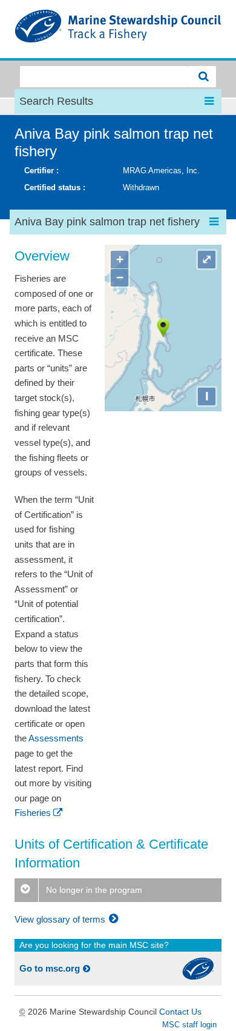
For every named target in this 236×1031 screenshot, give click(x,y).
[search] (202, 76)
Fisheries (33, 812)
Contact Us (180, 1011)
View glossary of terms (61, 919)
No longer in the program (93, 890)
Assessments (56, 738)
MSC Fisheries (118, 29)
